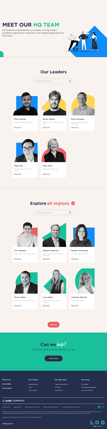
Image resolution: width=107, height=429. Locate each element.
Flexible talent (33, 384)
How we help (33, 380)
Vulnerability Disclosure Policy (71, 407)
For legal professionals (88, 387)
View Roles (58, 390)
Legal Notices (17, 407)
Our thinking (6, 384)
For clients (84, 384)
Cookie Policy (6, 407)
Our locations (7, 388)
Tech (30, 387)
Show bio (17, 127)
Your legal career (60, 380)
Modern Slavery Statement (51, 407)
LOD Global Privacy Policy (32, 407)
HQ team (58, 387)
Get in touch (53, 358)
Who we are (6, 380)
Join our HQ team (87, 390)
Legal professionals (61, 384)
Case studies (33, 390)
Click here (16, 413)
